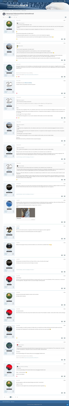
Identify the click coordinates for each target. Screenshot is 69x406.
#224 (64, 80)
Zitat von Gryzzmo (21, 23)
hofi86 (18, 228)
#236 (64, 308)
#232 (64, 242)
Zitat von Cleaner (21, 344)
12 (9, 17)
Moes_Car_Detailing (28, 82)
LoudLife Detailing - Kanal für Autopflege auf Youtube (24, 194)
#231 (64, 226)
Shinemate (19, 218)
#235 (64, 292)
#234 (64, 275)
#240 (64, 380)
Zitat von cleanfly (21, 165)
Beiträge (6, 54)
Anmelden (55, 1)
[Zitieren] (64, 39)
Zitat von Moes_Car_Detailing (23, 366)
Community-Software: (34, 404)
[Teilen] (65, 17)
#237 (64, 325)
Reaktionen (6, 53)
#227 (64, 144)
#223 (64, 64)
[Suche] (64, 1)
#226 (64, 121)
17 (14, 17)
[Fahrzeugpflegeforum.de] (36, 6)
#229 (64, 183)
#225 (64, 97)
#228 (64, 163)
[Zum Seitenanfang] (67, 405)
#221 (64, 20)
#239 (64, 363)
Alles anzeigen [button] (41, 105)
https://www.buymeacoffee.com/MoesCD (31, 74)
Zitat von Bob (20, 45)
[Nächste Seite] (16, 17)
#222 (64, 43)
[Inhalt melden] (62, 39)
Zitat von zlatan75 (21, 100)
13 (11, 17)
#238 (64, 342)
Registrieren (60, 1)
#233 (64, 259)
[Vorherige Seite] (3, 17)
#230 (64, 200)
